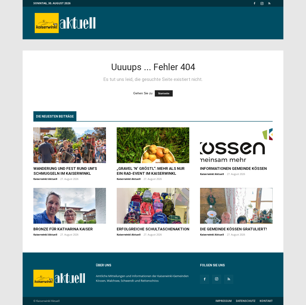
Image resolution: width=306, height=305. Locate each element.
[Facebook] (254, 3)
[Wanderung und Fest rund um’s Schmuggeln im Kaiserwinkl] (69, 145)
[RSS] (269, 3)
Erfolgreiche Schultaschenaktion (153, 229)
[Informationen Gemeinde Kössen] (236, 145)
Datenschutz (245, 301)
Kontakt (266, 301)
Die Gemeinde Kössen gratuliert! (233, 229)
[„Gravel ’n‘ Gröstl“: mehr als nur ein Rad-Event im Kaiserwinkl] (153, 145)
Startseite (163, 93)
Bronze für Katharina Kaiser (63, 229)
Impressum (223, 301)
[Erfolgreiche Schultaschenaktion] (153, 206)
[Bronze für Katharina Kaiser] (69, 206)
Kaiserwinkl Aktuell (45, 179)
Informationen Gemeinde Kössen (233, 168)
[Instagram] (262, 3)
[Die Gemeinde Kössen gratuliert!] (236, 206)
